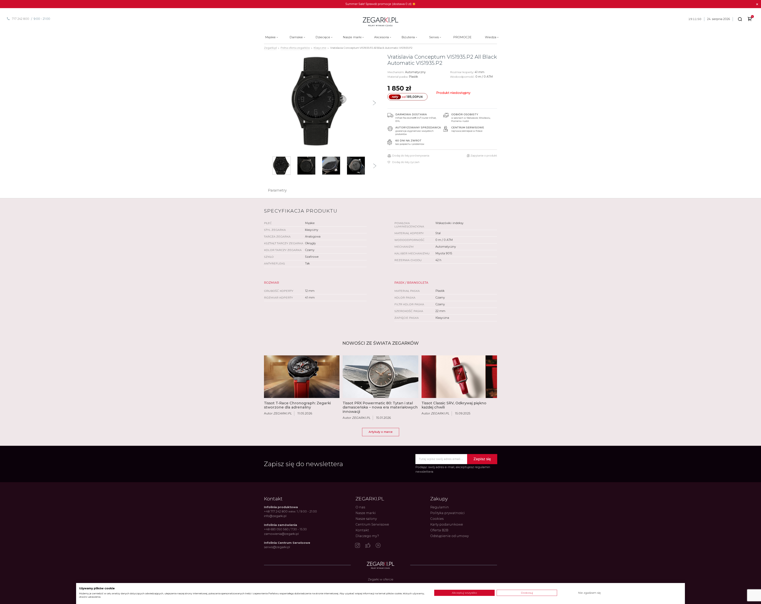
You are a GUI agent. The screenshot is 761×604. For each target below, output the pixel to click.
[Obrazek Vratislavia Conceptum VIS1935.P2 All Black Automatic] (319, 101)
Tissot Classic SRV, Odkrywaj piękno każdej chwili (454, 405)
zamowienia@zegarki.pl (281, 534)
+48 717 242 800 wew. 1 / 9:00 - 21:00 (290, 511)
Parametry (277, 190)
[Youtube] (378, 545)
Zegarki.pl (270, 47)
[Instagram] (357, 545)
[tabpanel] (319, 101)
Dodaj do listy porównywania (410, 155)
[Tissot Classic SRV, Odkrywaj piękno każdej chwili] (459, 376)
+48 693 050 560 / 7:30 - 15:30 (285, 529)
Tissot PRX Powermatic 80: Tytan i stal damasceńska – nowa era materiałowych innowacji (380, 407)
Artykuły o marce (381, 432)
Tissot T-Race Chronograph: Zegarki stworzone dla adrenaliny (297, 405)
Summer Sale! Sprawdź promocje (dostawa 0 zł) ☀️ (380, 4)
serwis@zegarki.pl (277, 547)
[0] (750, 20)
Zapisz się (482, 459)
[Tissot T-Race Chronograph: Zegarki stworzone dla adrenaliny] (301, 376)
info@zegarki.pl (275, 516)
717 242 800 (20, 18)
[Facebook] (367, 545)
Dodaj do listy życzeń (406, 162)
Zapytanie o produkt (483, 155)
